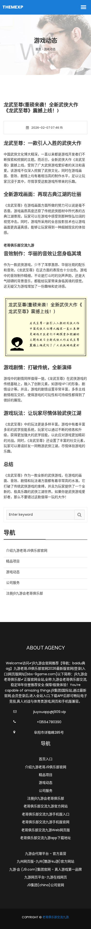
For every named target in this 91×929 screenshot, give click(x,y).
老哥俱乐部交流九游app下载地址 (45, 837)
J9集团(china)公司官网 (45, 885)
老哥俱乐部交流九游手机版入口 (45, 814)
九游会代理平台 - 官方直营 (45, 853)
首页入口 (45, 759)
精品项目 (45, 774)
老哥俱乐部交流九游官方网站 (46, 806)
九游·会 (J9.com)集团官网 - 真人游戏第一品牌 (45, 869)
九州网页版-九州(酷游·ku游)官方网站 (45, 861)
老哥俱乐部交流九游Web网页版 (45, 830)
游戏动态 (45, 782)
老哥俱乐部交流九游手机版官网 (45, 822)
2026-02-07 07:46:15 (47, 127)
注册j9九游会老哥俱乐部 (45, 798)
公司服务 (45, 790)
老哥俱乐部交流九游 (55, 917)
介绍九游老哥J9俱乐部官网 (45, 767)
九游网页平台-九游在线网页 (45, 877)
